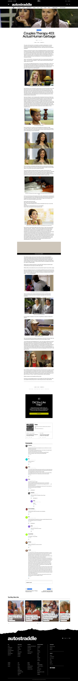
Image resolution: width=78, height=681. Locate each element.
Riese (29, 466)
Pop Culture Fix (30, 667)
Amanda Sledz (30, 533)
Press (50, 659)
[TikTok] (65, 638)
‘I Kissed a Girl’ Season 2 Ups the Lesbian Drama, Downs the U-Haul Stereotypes (68, 616)
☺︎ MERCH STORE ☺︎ (40, 666)
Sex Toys (19, 656)
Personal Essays (10, 653)
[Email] (68, 638)
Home (18, 666)
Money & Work (20, 670)
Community (29, 647)
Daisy (29, 479)
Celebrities (38, 646)
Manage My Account (52, 646)
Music (38, 653)
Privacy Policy (40, 679)
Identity (29, 650)
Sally (9, 620)
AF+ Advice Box (10, 647)
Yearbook (38, 674)
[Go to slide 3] (39, 623)
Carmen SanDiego (31, 508)
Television (38, 657)
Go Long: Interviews (10, 650)
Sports (38, 654)
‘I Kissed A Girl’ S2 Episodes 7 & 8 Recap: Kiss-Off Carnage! (33, 617)
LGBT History (29, 653)
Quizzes (9, 666)
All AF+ (9, 646)
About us (51, 655)
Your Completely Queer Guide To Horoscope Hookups (32, 435)
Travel (18, 674)
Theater (38, 659)
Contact (51, 662)
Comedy (38, 647)
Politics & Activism (30, 666)
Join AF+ (42, 253)
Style (38, 656)
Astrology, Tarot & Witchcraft (32, 646)
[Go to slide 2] (38, 623)
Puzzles (9, 664)
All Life (19, 664)
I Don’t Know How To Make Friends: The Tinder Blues (44, 435)
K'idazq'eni (30, 445)
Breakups (19, 654)
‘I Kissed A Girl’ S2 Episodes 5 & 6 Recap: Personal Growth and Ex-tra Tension (50, 616)
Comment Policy (44, 679)
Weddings (19, 653)
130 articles (40, 428)
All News (29, 664)
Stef (29, 516)
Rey (28, 458)
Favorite (38, 42)
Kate (36, 40)
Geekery (38, 650)
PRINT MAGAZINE (39, 664)
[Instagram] (62, 638)
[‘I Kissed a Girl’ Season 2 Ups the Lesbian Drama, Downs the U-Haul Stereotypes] (68, 611)
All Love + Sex (20, 646)
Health (19, 667)
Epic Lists (38, 670)
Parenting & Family (20, 671)
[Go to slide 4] (40, 623)
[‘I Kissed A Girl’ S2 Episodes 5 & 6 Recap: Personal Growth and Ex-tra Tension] (50, 611)
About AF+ (9, 654)
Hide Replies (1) (33, 490)
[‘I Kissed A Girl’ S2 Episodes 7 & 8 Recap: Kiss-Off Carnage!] (33, 611)
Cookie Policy (37, 679)
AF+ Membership (52, 656)
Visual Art (38, 660)
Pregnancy (19, 673)
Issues (38, 667)
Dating (19, 647)
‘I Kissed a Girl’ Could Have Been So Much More (15, 617)
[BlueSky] (69, 638)
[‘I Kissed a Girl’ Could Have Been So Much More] (16, 611)
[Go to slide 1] (37, 623)
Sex (18, 650)
